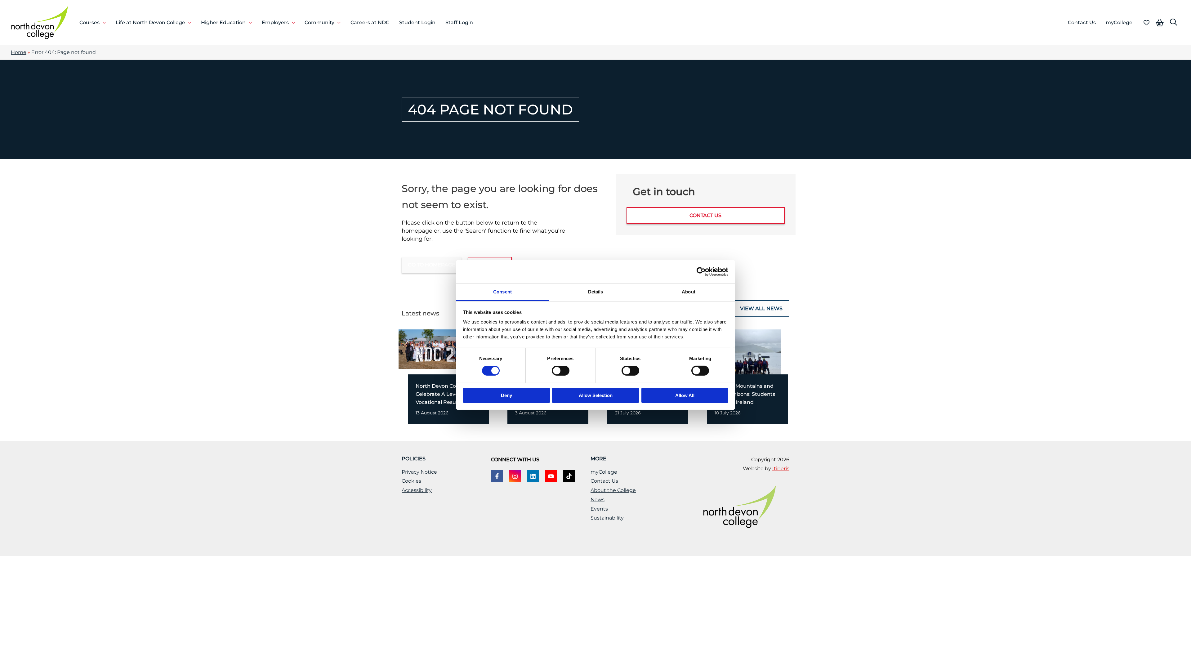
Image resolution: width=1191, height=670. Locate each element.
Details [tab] (595, 291)
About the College (613, 490)
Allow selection (596, 395)
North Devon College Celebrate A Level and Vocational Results (443, 394)
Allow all (684, 395)
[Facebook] (497, 476)
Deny (506, 395)
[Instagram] (515, 476)
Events (599, 509)
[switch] (560, 371)
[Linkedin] (533, 476)
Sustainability (607, 518)
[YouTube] (551, 476)
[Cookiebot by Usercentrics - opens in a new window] (701, 271)
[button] (103, 23)
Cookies (411, 481)
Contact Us (604, 481)
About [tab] (688, 291)
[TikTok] (569, 476)
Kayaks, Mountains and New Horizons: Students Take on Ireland (745, 394)
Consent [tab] (502, 291)
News (597, 499)
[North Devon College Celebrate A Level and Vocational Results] (440, 348)
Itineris (780, 468)
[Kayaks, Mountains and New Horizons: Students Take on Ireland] (739, 360)
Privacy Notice (419, 472)
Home (18, 52)
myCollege (604, 472)
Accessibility (417, 490)
